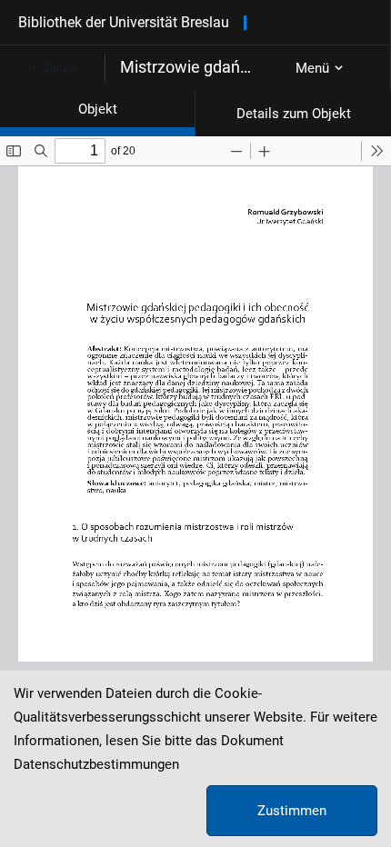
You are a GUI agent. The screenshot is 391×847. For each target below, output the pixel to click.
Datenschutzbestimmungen (96, 764)
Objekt (97, 109)
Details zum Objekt (293, 113)
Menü (312, 68)
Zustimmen (291, 810)
